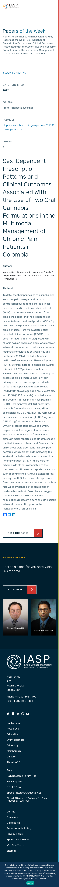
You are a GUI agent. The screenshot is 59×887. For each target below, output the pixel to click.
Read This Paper (18, 533)
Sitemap (11, 851)
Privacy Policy (15, 834)
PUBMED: (8, 119)
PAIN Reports (14, 781)
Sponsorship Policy (18, 839)
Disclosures (13, 823)
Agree (30, 883)
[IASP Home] (11, 5)
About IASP (13, 762)
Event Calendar (15, 740)
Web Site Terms (15, 845)
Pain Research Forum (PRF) (22, 776)
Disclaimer (13, 817)
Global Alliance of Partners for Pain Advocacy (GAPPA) (27, 799)
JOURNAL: (9, 102)
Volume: (7, 141)
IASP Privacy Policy (31, 876)
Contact (11, 811)
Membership (14, 751)
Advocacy (12, 745)
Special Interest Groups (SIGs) (24, 793)
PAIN (9, 770)
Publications (14, 723)
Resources (13, 728)
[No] (55, 874)
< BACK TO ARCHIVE (14, 72)
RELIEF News (14, 787)
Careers (11, 756)
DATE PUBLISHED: (13, 84)
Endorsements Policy (19, 828)
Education (13, 734)
